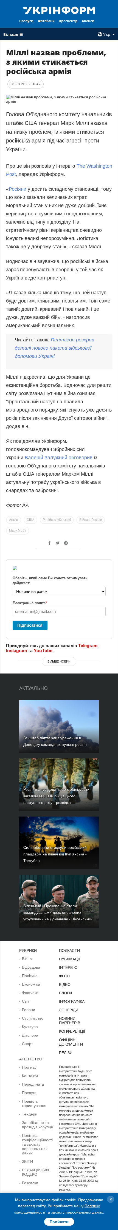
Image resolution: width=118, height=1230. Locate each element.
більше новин (59, 661)
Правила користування (34, 1103)
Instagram (16, 650)
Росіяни (17, 189)
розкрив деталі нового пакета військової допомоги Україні (54, 348)
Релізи (65, 1053)
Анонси (88, 21)
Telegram (87, 645)
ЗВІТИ (27, 1161)
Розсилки (30, 1183)
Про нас (29, 1067)
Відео (65, 984)
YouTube (43, 650)
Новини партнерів (69, 1020)
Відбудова (31, 967)
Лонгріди (68, 1010)
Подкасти (69, 950)
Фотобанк (46, 21)
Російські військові (57, 520)
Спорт (27, 1043)
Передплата (33, 1084)
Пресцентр (68, 21)
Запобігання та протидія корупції (37, 1124)
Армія (13, 520)
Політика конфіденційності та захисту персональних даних (37, 1144)
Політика (30, 976)
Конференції (72, 1031)
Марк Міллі (17, 530)
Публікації (69, 959)
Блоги (65, 993)
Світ (25, 1001)
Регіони (28, 1010)
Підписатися (30, 625)
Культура (30, 1026)
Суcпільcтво (32, 1018)
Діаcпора (30, 1035)
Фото (64, 976)
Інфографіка (72, 1001)
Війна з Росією (90, 520)
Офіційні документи (71, 1042)
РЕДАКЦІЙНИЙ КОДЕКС (35, 1172)
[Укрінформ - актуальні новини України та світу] (59, 10)
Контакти (30, 1076)
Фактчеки (30, 993)
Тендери (29, 1114)
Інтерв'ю (68, 967)
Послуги (26, 21)
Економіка (31, 984)
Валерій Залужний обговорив (58, 457)
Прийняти (59, 1222)
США (30, 520)
